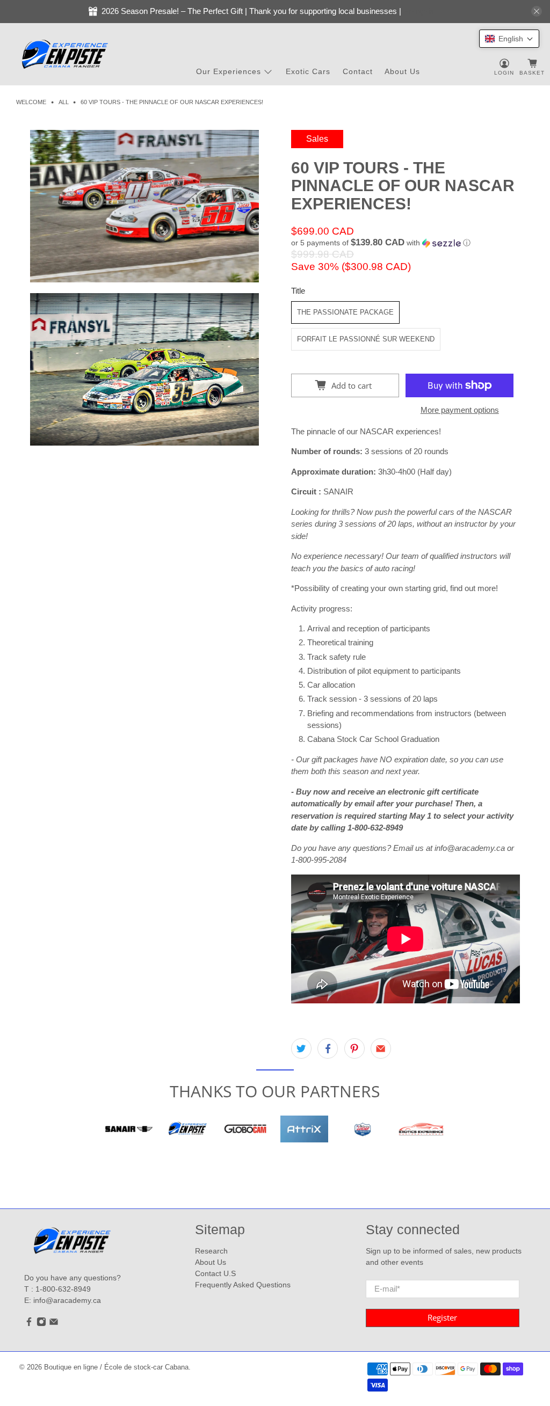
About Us (402, 71)
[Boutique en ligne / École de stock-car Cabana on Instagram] (41, 1324)
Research (211, 1251)
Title (298, 290)
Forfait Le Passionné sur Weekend (366, 339)
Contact (358, 71)
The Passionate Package (345, 312)
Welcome (31, 102)
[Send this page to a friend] (381, 1048)
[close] (536, 11)
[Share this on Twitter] (301, 1048)
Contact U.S (215, 1273)
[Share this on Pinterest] (354, 1048)
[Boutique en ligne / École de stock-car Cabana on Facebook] (29, 1324)
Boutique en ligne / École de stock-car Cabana (116, 1367)
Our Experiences (228, 71)
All (64, 102)
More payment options (460, 409)
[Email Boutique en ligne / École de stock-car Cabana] (54, 1324)
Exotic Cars (308, 71)
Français (418, 11)
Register (442, 1317)
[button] (405, 243)
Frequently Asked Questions (243, 1284)
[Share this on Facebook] (327, 1048)
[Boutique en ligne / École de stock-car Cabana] (65, 54)
